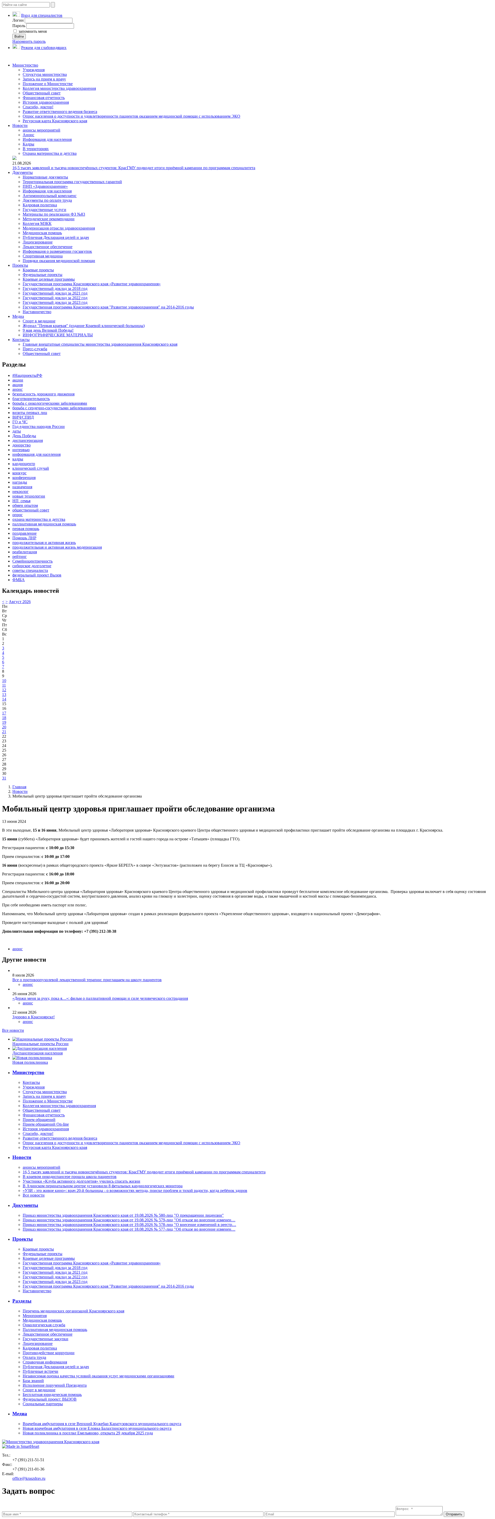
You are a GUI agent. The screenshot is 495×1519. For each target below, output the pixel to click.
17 (4, 713)
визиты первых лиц (29, 412)
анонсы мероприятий (41, 130)
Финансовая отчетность (44, 97)
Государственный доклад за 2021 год (55, 293)
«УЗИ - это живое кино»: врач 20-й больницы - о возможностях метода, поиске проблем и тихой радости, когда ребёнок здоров (135, 1190)
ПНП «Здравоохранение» (45, 186)
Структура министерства (45, 74)
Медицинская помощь (42, 233)
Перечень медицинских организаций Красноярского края (73, 1311)
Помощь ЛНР (24, 538)
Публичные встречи (40, 1371)
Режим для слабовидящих (44, 47)
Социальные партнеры (43, 1404)
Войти (19, 36)
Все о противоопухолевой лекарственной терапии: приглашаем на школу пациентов (87, 980)
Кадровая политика (40, 205)
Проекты (20, 265)
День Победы (24, 436)
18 (4, 718)
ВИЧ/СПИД (23, 417)
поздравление (24, 533)
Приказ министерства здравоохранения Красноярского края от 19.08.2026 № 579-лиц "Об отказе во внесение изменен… (129, 1220)
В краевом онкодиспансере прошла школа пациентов (70, 1176)
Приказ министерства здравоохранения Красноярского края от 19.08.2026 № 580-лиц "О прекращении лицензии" (123, 1215)
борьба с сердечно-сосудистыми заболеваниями (54, 408)
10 (4, 680)
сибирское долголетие (31, 566)
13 (4, 694)
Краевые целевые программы (49, 279)
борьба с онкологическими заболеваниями (49, 403)
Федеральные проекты (42, 274)
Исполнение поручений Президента (55, 1385)
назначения (22, 487)
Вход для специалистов (41, 15)
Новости (20, 125)
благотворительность (31, 398)
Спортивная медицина (43, 256)
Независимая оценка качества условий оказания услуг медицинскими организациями (98, 1376)
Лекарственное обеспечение (47, 247)
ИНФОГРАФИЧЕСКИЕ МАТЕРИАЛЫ (58, 335)
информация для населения (36, 454)
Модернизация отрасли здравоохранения (59, 228)
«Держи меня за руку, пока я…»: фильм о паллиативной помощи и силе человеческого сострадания (100, 998)
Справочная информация (45, 1362)
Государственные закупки (45, 1339)
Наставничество (37, 312)
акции (17, 380)
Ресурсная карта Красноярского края (55, 121)
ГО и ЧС (20, 422)
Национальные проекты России (40, 1044)
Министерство (25, 65)
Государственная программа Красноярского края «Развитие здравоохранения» (92, 284)
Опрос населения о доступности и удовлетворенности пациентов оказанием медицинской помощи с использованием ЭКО (131, 116)
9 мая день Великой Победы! (48, 330)
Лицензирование (38, 242)
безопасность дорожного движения (43, 394)
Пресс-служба (35, 349)
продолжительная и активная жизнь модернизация (57, 547)
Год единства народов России (38, 426)
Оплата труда (34, 1357)
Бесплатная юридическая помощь (52, 1394)
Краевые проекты (38, 270)
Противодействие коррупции (49, 1353)
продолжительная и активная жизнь (44, 542)
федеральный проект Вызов (36, 575)
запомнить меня (32, 31)
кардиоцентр (23, 463)
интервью (21, 450)
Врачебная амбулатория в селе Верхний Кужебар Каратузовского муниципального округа (102, 1423)
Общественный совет (42, 93)
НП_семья (21, 501)
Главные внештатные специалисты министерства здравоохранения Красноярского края (100, 344)
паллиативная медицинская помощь (44, 524)
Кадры (28, 144)
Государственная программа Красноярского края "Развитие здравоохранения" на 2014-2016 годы (108, 307)
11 (4, 685)
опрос (17, 515)
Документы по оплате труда (47, 200)
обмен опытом (25, 505)
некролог (20, 491)
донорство (21, 445)
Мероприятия (35, 1315)
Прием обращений (39, 1119)
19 (4, 722)
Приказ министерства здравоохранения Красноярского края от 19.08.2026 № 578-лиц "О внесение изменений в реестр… (129, 1224)
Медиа (18, 316)
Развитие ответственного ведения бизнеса (60, 111)
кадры (17, 459)
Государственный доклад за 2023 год (55, 302)
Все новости (13, 1030)
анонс (17, 389)
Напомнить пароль (29, 41)
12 (4, 690)
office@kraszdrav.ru (28, 1478)
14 (4, 699)
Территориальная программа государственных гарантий (72, 182)
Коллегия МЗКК (37, 223)
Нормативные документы (45, 177)
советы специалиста (30, 570)
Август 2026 (20, 601)
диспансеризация (27, 440)
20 (4, 727)
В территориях (36, 149)
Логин (18, 20)
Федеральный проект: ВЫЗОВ (50, 1399)
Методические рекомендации (49, 219)
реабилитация (24, 552)
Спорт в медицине (39, 321)
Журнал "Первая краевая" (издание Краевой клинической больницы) (84, 325)
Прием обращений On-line (46, 1124)
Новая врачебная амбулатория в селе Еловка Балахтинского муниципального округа (97, 1428)
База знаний (33, 1380)
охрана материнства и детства (38, 519)
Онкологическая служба (44, 1325)
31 (4, 778)
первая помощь (25, 528)
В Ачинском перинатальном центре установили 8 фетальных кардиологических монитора (103, 1186)
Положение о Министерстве (48, 84)
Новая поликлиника (30, 1062)
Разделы (21, 1301)
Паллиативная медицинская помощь (55, 1329)
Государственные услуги (44, 209)
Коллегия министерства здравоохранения (59, 88)
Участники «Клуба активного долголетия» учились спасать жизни (81, 1181)
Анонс (28, 135)
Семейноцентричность (32, 561)
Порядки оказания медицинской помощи (59, 260)
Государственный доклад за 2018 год (55, 288)
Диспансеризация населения (37, 1053)
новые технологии (28, 496)
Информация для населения (47, 139)
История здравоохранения (46, 102)
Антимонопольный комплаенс (50, 195)
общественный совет (30, 510)
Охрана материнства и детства (50, 153)
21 (4, 731)
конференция (24, 477)
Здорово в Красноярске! (33, 1017)
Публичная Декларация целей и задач (56, 237)
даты (16, 431)
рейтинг (19, 556)
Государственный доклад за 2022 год (55, 298)
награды (19, 482)
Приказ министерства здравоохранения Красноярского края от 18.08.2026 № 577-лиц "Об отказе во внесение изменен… (129, 1229)
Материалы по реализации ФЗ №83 (54, 214)
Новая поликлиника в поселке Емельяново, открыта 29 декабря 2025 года (88, 1433)
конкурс (19, 473)
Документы (22, 172)
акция (17, 385)
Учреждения (34, 70)
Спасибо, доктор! (38, 107)
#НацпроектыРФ (27, 375)
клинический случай (30, 468)
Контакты (21, 339)
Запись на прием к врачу (44, 79)
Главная (19, 787)
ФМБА (18, 580)
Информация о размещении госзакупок (57, 251)
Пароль (18, 25)
